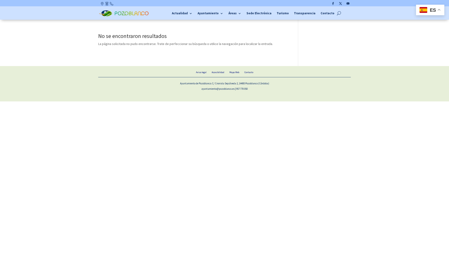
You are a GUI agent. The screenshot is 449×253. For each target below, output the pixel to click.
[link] (124, 16)
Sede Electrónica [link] (259, 13)
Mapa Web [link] (234, 72)
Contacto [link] (112, 5)
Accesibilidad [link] (218, 72)
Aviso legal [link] (201, 72)
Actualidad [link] (180, 13)
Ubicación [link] (102, 5)
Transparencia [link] (304, 13)
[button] (333, 3)
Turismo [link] (283, 13)
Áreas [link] (232, 13)
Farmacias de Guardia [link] (107, 5)
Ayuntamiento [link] (208, 13)
